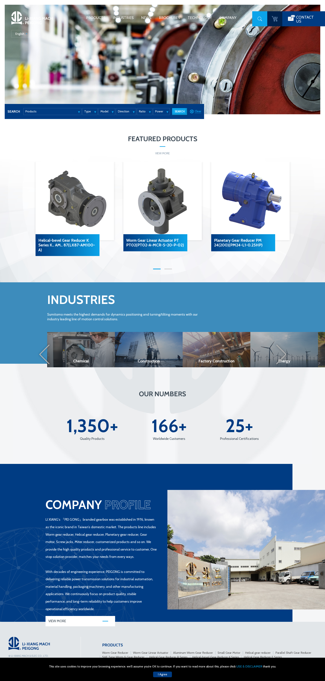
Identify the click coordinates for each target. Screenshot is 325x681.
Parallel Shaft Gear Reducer (293, 652)
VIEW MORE (162, 153)
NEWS (146, 17)
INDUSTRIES (123, 17)
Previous (44, 354)
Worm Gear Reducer (115, 652)
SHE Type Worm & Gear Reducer (123, 657)
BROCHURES (169, 17)
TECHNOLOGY (200, 17)
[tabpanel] (75, 210)
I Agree (162, 674)
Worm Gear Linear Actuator (150, 652)
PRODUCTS (95, 17)
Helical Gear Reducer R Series (168, 657)
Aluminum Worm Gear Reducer (193, 652)
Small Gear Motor (229, 652)
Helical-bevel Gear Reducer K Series (215, 657)
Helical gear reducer (258, 652)
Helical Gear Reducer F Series (263, 657)
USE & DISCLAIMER (249, 666)
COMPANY (227, 17)
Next (281, 354)
